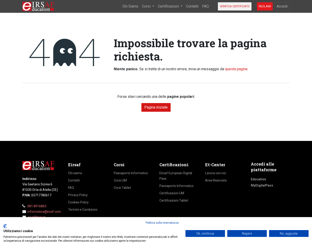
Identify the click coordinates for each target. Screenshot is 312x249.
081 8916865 (36, 206)
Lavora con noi (215, 173)
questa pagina (236, 69)
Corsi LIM (120, 180)
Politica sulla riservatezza (162, 222)
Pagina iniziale (156, 107)
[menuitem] (130, 6)
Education (258, 179)
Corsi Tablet (122, 187)
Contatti (74, 180)
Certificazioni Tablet (173, 200)
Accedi (282, 6)
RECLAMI (265, 6)
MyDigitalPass (262, 185)
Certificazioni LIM (171, 193)
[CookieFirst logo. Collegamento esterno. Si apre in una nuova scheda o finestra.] (5, 226)
